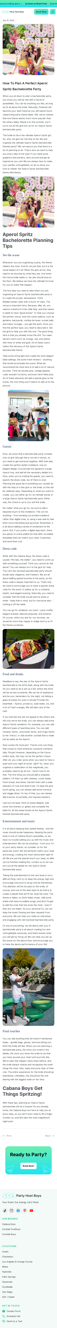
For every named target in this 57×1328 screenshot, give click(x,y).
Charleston (7, 1256)
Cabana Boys (9, 1224)
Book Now (41, 11)
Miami (5, 1266)
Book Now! (28, 1166)
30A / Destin (8, 1297)
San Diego (7, 1292)
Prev (9, 1135)
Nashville (6, 1271)
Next (48, 1135)
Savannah (7, 1282)
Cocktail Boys (9, 1234)
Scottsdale (7, 1287)
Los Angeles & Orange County (17, 1261)
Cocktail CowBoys (11, 1229)
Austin (5, 1251)
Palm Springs (9, 1276)
